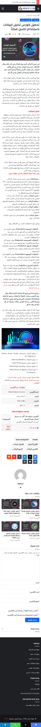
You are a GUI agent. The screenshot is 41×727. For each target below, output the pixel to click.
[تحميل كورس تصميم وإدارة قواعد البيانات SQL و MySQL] (30, 504)
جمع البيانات (17, 449)
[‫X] (30, 457)
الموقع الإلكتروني (34, 601)
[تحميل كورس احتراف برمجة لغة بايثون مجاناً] (30, 526)
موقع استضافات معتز (33, 663)
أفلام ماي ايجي (34, 689)
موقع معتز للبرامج (34, 649)
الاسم (37, 583)
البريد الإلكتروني (34, 592)
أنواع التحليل (32, 444)
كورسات (28, 15)
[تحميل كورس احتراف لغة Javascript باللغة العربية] (11, 504)
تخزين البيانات (32, 449)
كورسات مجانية (25, 20)
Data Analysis (21, 439)
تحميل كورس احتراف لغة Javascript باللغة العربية (12, 512)
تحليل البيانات (18, 444)
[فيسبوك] (35, 457)
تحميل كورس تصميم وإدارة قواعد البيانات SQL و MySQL (30, 513)
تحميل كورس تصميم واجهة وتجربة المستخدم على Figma (12, 535)
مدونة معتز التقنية (34, 659)
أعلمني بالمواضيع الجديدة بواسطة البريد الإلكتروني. (22, 615)
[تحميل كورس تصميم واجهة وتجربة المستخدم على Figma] (11, 526)
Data (35, 439)
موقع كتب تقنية (34, 654)
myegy (37, 684)
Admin (35, 34)
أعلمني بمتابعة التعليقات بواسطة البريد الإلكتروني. (23, 610)
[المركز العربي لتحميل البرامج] (27, 8)
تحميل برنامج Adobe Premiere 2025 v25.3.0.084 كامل (17, 2)
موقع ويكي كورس (34, 668)
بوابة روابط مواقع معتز (32, 705)
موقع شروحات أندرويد (32, 672)
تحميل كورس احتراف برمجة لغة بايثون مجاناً (30, 534)
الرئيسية (35, 15)
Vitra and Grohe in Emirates (30, 693)
